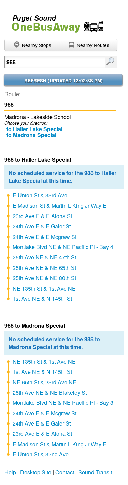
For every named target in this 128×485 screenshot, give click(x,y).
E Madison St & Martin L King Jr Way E (59, 205)
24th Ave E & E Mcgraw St (44, 237)
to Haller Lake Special (34, 129)
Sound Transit (95, 472)
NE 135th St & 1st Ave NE (44, 288)
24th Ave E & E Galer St (42, 226)
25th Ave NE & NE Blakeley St (50, 392)
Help (10, 472)
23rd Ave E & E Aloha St (42, 216)
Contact (64, 472)
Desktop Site (35, 472)
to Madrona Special (31, 135)
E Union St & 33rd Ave (40, 195)
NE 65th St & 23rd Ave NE (44, 382)
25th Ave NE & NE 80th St (44, 278)
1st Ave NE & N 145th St (42, 298)
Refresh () (63, 80)
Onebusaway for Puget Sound (54, 20)
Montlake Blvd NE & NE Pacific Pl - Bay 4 (63, 247)
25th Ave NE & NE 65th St (44, 268)
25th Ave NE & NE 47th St (44, 257)
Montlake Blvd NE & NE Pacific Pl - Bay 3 (63, 402)
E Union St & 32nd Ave (41, 454)
